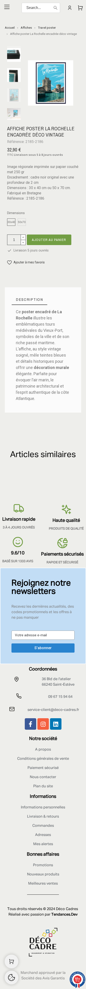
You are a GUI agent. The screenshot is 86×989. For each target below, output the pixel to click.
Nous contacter (43, 777)
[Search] (55, 8)
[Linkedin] (55, 724)
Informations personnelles (43, 807)
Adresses (43, 835)
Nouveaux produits (43, 874)
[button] (26, 262)
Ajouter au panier (49, 239)
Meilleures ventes (43, 884)
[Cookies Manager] (11, 977)
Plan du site (43, 786)
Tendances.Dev (64, 914)
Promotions (43, 865)
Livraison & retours (43, 817)
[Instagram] (43, 724)
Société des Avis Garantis (43, 978)
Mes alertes (43, 844)
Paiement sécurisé (43, 768)
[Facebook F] (30, 724)
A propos (43, 750)
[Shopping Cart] (11, 961)
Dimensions (16, 213)
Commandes (43, 826)
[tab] (29, 299)
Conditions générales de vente (43, 759)
